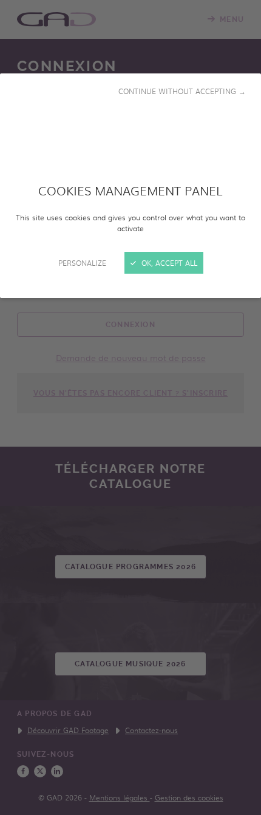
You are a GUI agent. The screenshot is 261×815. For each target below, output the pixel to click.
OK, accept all (168, 262)
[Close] (130, 407)
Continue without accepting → (182, 91)
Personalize (82, 262)
